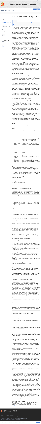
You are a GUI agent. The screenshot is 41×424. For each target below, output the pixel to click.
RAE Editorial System (17, 419)
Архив (9, 10)
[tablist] (26, 21)
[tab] (14, 21)
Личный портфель (37, 9)
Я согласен (38, 422)
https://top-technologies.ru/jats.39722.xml (5, 46)
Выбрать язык (38, 0)
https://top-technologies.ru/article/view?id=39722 (6, 22)
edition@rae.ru (17, 416)
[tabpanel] (26, 24)
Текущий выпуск (4, 10)
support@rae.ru (12, 415)
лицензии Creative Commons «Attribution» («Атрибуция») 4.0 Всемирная (18, 418)
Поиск (12, 10)
